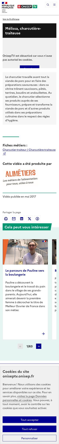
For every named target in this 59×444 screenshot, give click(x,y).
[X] (29, 218)
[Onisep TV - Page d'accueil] (27, 6)
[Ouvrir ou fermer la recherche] (47, 4)
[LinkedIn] (21, 218)
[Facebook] (37, 218)
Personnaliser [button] (29, 438)
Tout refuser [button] (29, 429)
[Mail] (13, 218)
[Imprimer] (6, 218)
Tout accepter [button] (30, 419)
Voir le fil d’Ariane (11, 19)
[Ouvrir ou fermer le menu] (54, 4)
